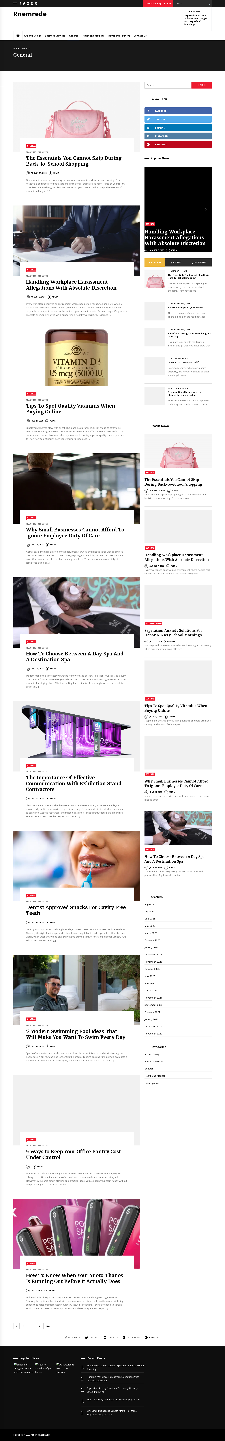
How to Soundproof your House (185, 307)
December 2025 (153, 954)
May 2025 (149, 976)
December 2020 (153, 1026)
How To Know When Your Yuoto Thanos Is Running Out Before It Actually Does (74, 1278)
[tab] (154, 262)
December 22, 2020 (180, 388)
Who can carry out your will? (183, 362)
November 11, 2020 (180, 303)
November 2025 (153, 961)
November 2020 (153, 1033)
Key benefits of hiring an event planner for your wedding (185, 394)
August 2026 (151, 904)
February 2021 (152, 1012)
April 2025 (149, 983)
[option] (178, 209)
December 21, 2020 (180, 358)
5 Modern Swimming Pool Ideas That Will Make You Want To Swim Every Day (75, 1034)
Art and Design (32, 35)
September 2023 (153, 1004)
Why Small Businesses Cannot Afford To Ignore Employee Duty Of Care (75, 533)
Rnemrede (30, 13)
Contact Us (140, 35)
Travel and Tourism (118, 35)
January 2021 (151, 1019)
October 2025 (151, 968)
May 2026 (149, 925)
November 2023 (153, 997)
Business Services (55, 35)
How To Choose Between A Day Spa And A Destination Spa (75, 657)
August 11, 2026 (179, 271)
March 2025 (150, 990)
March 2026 (150, 932)
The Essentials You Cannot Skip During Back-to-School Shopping (74, 161)
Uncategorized (154, 623)
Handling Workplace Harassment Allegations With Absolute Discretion (71, 285)
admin (56, 173)
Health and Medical (93, 35)
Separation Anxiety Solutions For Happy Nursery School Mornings (195, 20)
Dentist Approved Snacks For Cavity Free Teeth (76, 910)
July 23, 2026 (194, 11)
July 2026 (149, 911)
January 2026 (151, 947)
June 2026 (149, 918)
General (73, 35)
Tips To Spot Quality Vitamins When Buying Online (70, 409)
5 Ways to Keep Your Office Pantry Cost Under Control (73, 1154)
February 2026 (152, 940)
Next (49, 1326)
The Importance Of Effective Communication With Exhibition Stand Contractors (74, 783)
